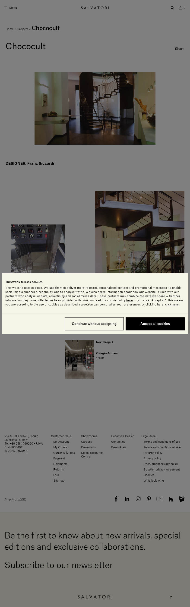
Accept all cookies (155, 324)
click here (172, 304)
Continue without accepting (94, 324)
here (129, 300)
